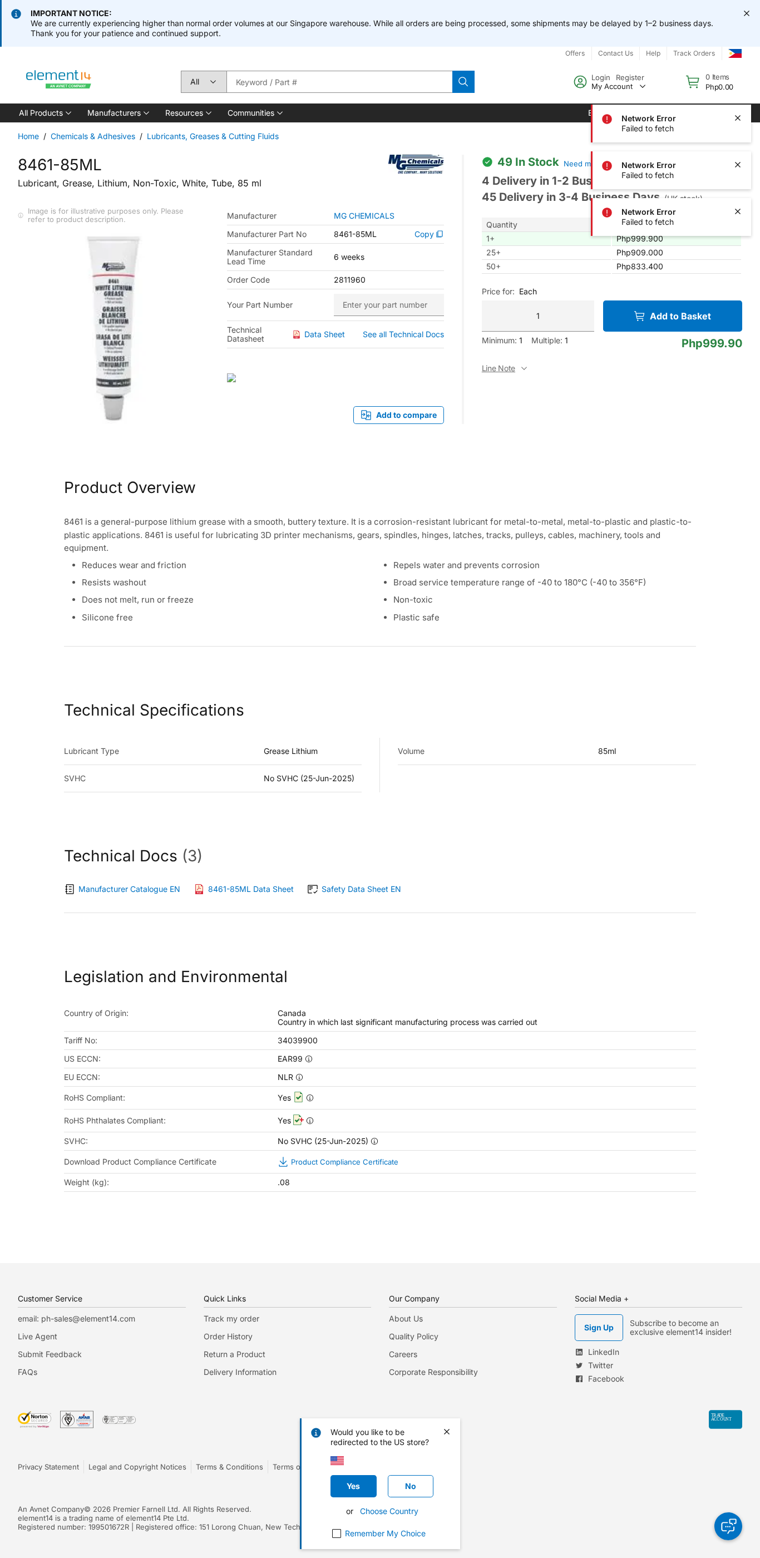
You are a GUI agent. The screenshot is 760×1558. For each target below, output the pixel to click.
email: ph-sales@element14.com (76, 1318)
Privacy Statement (48, 1466)
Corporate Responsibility (433, 1372)
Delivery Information (240, 1372)
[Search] (463, 82)
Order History (228, 1336)
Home (28, 136)
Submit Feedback (50, 1354)
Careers (403, 1354)
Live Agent (37, 1336)
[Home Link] (59, 82)
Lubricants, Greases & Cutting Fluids (213, 136)
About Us (406, 1318)
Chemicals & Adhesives (93, 136)
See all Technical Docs (403, 334)
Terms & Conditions (229, 1466)
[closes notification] (746, 13)
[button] (44, 112)
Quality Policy (413, 1336)
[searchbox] (339, 82)
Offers (575, 53)
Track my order (231, 1318)
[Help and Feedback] (728, 1526)
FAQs (27, 1372)
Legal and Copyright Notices (137, 1466)
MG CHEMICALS (364, 215)
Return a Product (234, 1354)
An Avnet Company (51, 1509)
